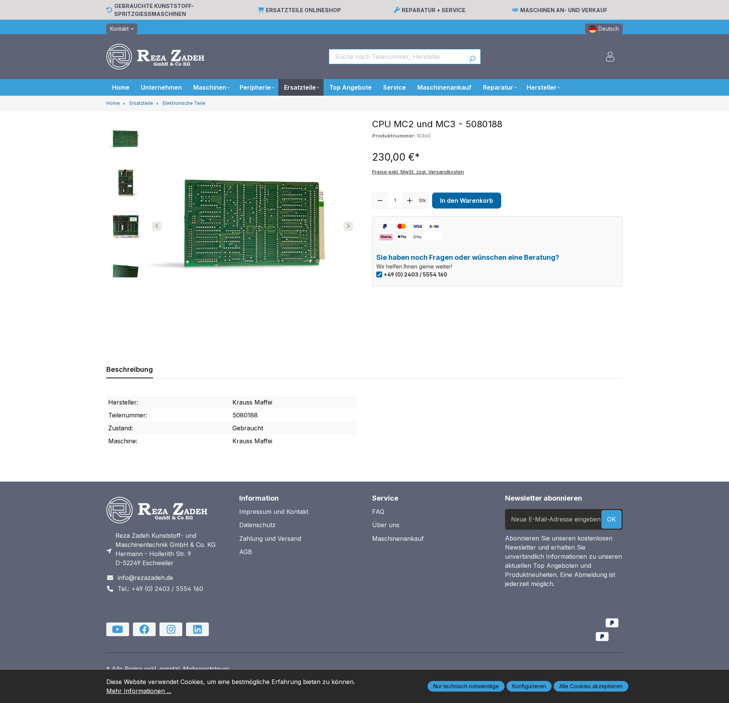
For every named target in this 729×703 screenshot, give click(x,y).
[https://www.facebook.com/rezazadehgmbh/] (144, 629)
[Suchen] (472, 56)
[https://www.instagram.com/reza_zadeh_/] (170, 629)
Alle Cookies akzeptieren (591, 686)
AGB (245, 552)
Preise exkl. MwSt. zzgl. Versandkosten (418, 172)
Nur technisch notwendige (466, 686)
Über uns (385, 525)
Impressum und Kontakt (273, 511)
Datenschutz (257, 525)
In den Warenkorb (466, 200)
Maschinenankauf (398, 538)
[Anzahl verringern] (380, 200)
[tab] (129, 369)
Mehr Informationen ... (138, 691)
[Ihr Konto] (610, 57)
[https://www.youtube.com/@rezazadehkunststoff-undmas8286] (117, 629)
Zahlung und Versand (270, 538)
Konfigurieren (529, 686)
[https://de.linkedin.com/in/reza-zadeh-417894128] (197, 629)
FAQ (378, 511)
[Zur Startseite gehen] (155, 57)
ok (611, 519)
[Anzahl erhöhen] (409, 200)
